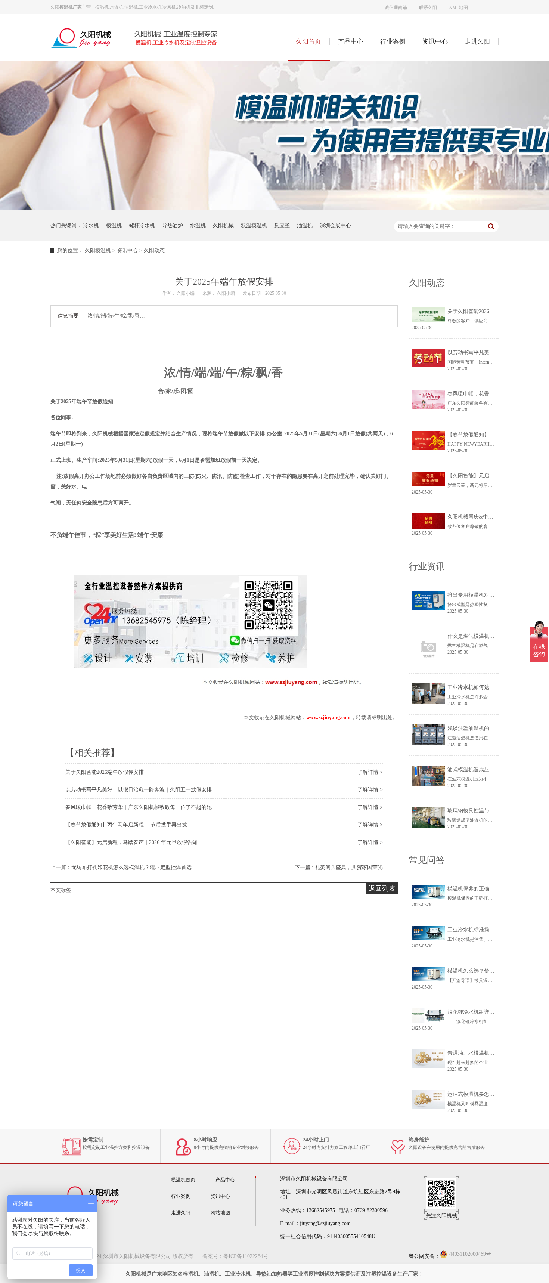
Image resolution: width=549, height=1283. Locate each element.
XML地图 (458, 7)
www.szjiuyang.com (328, 717)
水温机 (198, 225)
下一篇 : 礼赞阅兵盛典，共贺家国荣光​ (339, 867)
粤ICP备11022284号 (245, 1256)
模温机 (114, 225)
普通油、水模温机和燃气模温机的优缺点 (494, 1053)
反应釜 (282, 225)
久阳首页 (308, 41)
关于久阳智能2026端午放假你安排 (104, 772)
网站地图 (220, 1212)
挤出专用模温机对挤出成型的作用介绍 (491, 595)
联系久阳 (428, 7)
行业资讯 (427, 566)
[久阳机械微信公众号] (441, 1207)
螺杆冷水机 (142, 225)
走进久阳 (477, 41)
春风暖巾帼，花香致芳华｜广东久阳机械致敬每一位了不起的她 (138, 807)
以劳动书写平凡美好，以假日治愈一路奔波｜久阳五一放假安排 (138, 789)
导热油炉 (172, 225)
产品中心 (350, 41)
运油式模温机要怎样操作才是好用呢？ (491, 1094)
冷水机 (91, 225)
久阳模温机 (98, 250)
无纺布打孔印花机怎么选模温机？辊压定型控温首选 (131, 867)
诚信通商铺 (396, 7)
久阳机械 (223, 225)
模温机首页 (183, 1179)
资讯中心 (435, 41)
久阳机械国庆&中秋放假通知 (480, 517)
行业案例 (393, 41)
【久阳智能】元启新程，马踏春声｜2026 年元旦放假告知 (131, 842)
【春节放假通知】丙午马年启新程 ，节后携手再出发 (126, 825)
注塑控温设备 (381, 1274)
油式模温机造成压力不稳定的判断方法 (491, 769)
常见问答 (427, 860)
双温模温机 (254, 225)
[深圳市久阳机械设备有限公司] (143, 47)
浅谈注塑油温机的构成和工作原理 (486, 728)
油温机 (305, 225)
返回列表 (382, 888)
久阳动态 (154, 250)
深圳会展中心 (335, 225)
